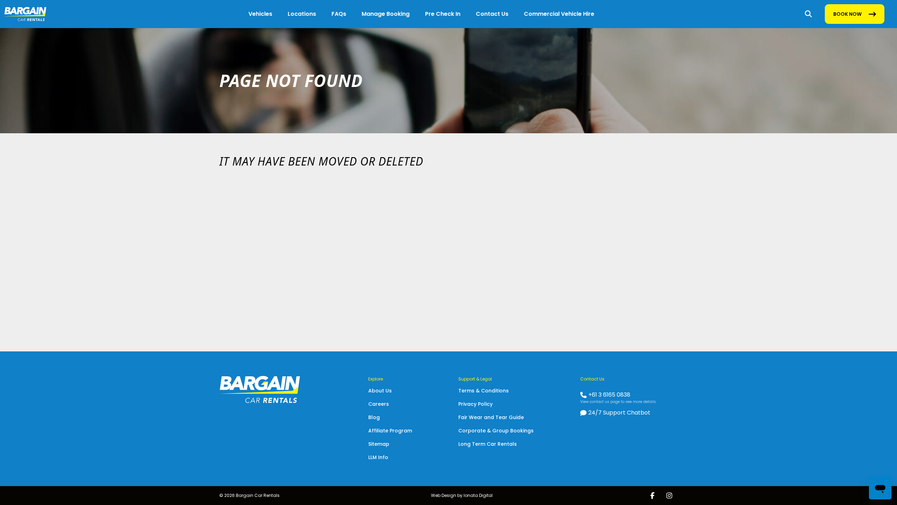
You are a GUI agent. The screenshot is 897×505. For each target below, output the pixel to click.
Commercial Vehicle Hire (559, 14)
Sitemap (378, 443)
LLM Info (378, 457)
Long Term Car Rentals (487, 443)
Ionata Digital (478, 495)
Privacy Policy (475, 404)
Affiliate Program (390, 430)
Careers (378, 404)
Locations (302, 14)
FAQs (338, 14)
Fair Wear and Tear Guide (491, 417)
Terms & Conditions (483, 390)
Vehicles (260, 14)
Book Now (847, 16)
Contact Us (492, 14)
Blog (374, 417)
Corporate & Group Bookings (496, 430)
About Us (380, 390)
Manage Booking (386, 14)
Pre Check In (442, 14)
